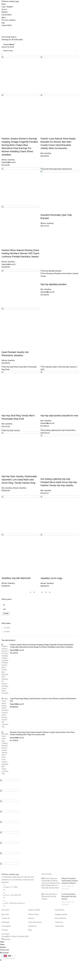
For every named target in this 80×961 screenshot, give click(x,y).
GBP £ (5, 45)
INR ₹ (5, 52)
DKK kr (5, 38)
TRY (4, 91)
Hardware (23, 20)
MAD (4, 73)
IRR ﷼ (5, 56)
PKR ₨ (5, 77)
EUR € (5, 41)
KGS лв (5, 63)
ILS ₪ (5, 48)
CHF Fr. (5, 34)
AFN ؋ (5, 13)
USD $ (5, 95)
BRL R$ (5, 31)
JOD (4, 59)
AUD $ (5, 20)
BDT (4, 23)
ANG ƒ (5, 16)
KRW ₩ (5, 66)
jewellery (22, 9)
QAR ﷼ (5, 80)
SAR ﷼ (5, 84)
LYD (4, 70)
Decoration (23, 16)
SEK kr (5, 88)
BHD (4, 27)
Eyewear (22, 13)
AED (4, 9)
